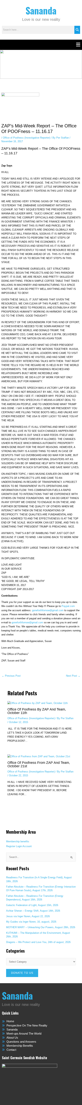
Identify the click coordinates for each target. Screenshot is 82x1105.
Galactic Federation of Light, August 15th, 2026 (32, 905)
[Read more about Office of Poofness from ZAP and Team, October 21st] (38, 756)
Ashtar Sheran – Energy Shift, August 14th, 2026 (33, 910)
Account (27, 846)
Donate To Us (22, 972)
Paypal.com (68, 606)
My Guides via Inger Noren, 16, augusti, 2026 (31, 921)
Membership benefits (17, 841)
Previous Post (11, 676)
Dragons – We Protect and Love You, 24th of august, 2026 (38, 942)
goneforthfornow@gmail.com (48, 610)
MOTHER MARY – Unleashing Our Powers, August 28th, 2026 (40, 927)
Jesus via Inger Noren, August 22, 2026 (28, 916)
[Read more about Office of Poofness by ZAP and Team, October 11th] (37, 702)
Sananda (41, 10)
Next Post (73, 676)
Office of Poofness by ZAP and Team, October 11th (36, 711)
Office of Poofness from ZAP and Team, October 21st (38, 764)
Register (10, 846)
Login (19, 846)
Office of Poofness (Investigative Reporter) (26, 137)
